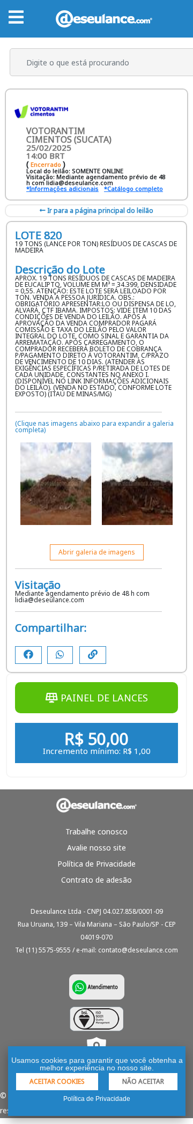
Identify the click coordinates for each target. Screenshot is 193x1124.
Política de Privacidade (96, 864)
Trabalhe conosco (96, 831)
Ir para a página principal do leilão (99, 210)
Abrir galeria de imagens (96, 552)
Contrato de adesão (96, 880)
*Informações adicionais (62, 188)
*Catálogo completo (133, 188)
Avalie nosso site (96, 847)
